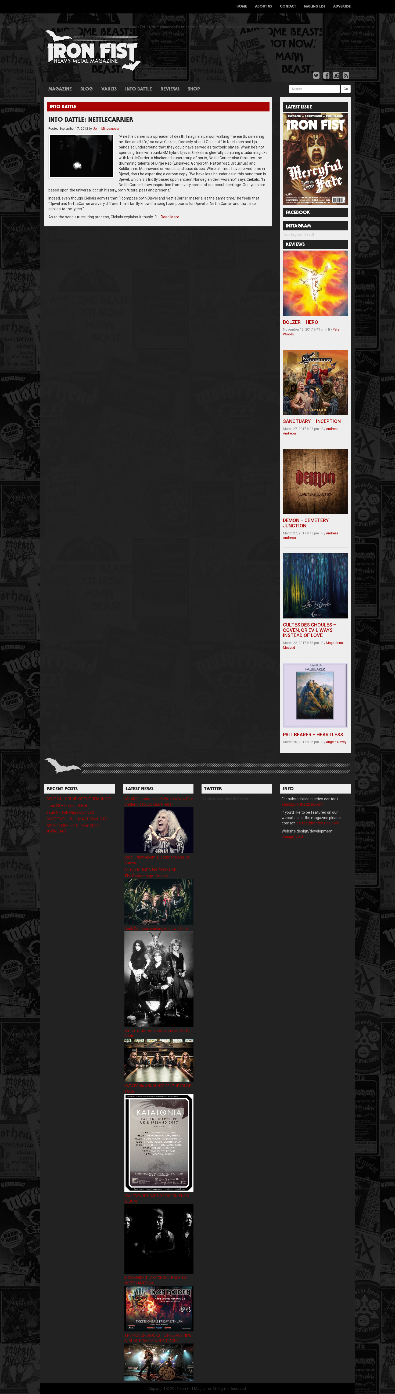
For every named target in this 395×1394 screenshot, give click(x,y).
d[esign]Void (292, 836)
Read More (170, 217)
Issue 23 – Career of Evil (66, 805)
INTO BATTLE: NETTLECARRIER (90, 120)
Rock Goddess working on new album (156, 928)
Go (346, 89)
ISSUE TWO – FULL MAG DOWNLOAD (76, 819)
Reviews (169, 89)
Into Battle (138, 89)
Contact (288, 7)
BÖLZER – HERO (300, 322)
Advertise (342, 7)
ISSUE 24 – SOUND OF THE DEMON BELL (80, 799)
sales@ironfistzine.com (302, 804)
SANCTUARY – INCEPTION (312, 421)
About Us (263, 7)
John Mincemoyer (106, 129)
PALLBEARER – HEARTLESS (313, 734)
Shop (194, 89)
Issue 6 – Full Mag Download (70, 812)
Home (241, 7)
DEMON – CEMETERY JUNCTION (306, 522)
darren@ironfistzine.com (317, 823)
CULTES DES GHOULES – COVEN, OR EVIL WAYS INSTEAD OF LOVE (309, 630)
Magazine (60, 89)
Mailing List (314, 7)
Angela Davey (336, 742)
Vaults (109, 89)
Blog (86, 89)
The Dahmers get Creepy (146, 876)
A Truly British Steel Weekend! (150, 869)
